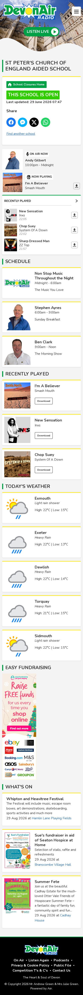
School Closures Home (28, 84)
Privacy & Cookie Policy (30, 965)
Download (43, 401)
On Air (19, 960)
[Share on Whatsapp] (45, 122)
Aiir (49, 988)
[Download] (76, 186)
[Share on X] (34, 122)
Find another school (20, 133)
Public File (62, 965)
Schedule (17, 261)
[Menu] (76, 11)
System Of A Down (49, 459)
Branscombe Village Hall (53, 864)
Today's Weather (27, 486)
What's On (18, 787)
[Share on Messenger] (22, 122)
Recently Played (17, 201)
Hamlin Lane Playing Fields (52, 818)
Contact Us (61, 970)
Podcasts (61, 960)
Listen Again (39, 960)
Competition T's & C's (30, 970)
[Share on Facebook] (11, 122)
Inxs (37, 425)
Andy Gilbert (35, 160)
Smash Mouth (44, 391)
